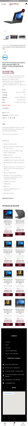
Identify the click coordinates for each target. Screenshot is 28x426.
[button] (3, 21)
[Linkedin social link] (12, 118)
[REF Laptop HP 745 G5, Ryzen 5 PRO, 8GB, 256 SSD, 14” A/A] (8, 273)
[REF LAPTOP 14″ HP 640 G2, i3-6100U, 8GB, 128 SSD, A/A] (20, 214)
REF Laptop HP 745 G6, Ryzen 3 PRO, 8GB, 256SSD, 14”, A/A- (8, 311)
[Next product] (7, 52)
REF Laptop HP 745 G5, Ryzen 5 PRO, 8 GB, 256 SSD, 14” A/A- (20, 252)
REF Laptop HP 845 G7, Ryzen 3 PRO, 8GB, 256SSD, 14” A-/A (20, 311)
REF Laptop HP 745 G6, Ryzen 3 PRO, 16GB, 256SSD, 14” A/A (20, 281)
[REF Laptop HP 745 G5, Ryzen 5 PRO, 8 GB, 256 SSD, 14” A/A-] (20, 244)
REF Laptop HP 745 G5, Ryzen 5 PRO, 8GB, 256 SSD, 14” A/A (8, 281)
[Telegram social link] (14, 118)
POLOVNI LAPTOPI (13, 115)
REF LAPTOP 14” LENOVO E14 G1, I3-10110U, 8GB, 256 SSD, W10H (8, 222)
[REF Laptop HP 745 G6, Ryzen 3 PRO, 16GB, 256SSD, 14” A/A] (20, 273)
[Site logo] (14, 4)
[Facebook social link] (6, 118)
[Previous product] (3, 52)
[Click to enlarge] (5, 31)
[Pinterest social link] (10, 118)
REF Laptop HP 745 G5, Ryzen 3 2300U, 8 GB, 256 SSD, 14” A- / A (8, 252)
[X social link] (8, 118)
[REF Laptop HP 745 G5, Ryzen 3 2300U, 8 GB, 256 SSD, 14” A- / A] (8, 244)
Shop (7, 45)
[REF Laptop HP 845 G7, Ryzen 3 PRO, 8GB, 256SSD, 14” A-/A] (20, 303)
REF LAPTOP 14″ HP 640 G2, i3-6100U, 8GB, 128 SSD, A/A (20, 222)
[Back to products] (5, 52)
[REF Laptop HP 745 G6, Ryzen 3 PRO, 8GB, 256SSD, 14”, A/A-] (8, 303)
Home (3, 45)
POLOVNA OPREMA (8, 226)
